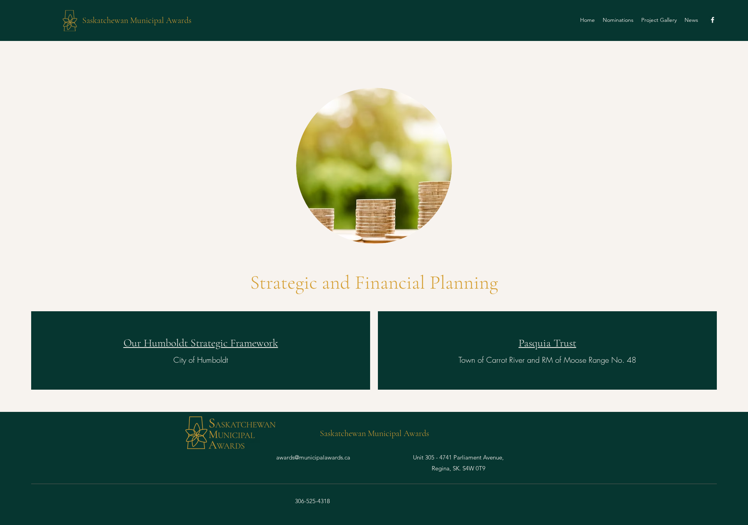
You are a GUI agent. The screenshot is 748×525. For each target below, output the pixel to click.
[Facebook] (712, 20)
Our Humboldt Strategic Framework (200, 342)
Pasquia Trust (547, 342)
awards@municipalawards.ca (313, 457)
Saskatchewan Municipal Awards (136, 20)
